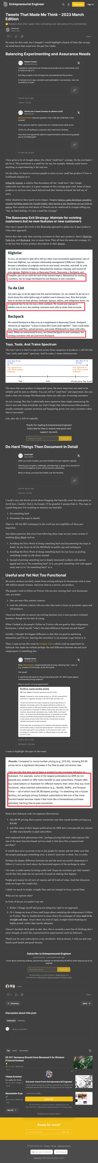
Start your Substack (43, 1152)
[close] (72, 1071)
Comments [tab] (11, 1021)
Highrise (87, 236)
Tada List (10, 240)
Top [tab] (8, 1051)
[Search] (63, 4)
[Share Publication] (68, 4)
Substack (37, 1158)
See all (10, 1110)
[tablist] (15, 1020)
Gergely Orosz (46, 644)
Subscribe (78, 4)
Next (85, 1003)
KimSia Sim (15, 28)
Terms (53, 1146)
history (61, 244)
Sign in (90, 4)
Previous (15, 1003)
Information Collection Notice (48, 1107)
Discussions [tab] (23, 1051)
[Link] (2, 54)
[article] (49, 1063)
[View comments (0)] (16, 36)
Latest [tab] (14, 1051)
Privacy (47, 1146)
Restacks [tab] (21, 1021)
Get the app (61, 1152)
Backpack (25, 240)
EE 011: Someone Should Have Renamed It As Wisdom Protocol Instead (34, 1059)
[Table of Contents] (2, 581)
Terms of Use (60, 1104)
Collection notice (64, 1146)
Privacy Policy (67, 1107)
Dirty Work (20, 537)
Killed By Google (14, 183)
